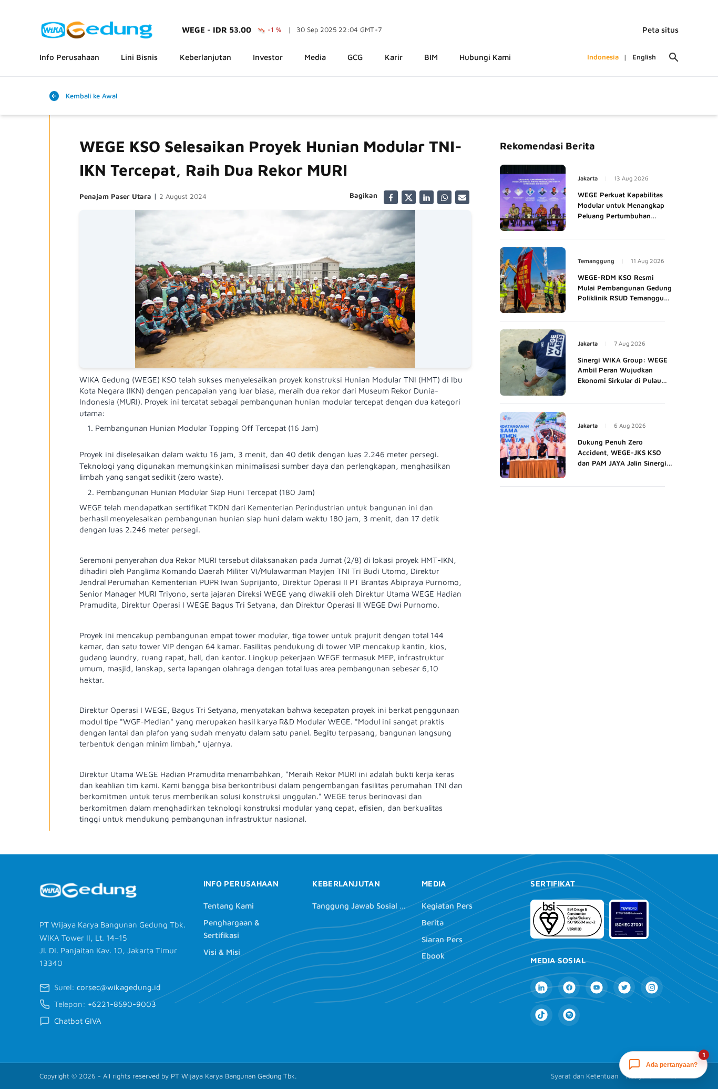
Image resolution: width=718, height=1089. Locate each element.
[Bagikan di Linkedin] (426, 197)
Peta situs (660, 29)
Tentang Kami (228, 905)
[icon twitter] (624, 987)
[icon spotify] (569, 1015)
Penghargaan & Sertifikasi (231, 929)
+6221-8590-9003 (122, 1004)
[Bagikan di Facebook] (391, 197)
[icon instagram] (651, 987)
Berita (433, 922)
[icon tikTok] (541, 1015)
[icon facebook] (569, 987)
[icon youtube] (596, 987)
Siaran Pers (442, 939)
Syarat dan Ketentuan (584, 1076)
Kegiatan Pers (447, 905)
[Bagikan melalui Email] (462, 197)
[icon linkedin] (541, 987)
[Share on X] (409, 197)
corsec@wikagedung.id (119, 987)
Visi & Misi (221, 951)
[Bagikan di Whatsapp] (444, 197)
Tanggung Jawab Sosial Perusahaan (359, 905)
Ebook (433, 955)
